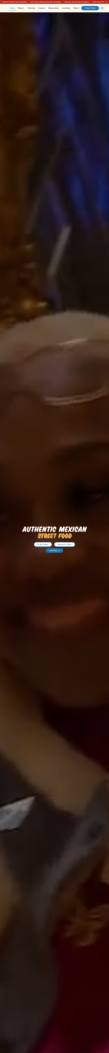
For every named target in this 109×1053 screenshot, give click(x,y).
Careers (41, 8)
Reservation (53, 8)
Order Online (90, 8)
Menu (20, 8)
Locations (66, 8)
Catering (31, 8)
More (76, 8)
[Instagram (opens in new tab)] (102, 8)
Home (12, 8)
